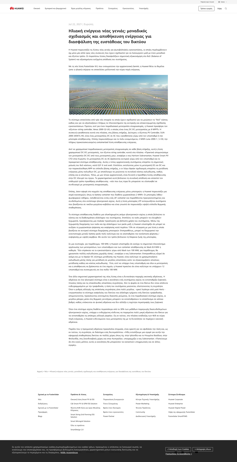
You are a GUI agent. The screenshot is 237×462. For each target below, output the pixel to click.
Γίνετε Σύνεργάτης (110, 404)
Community (140, 412)
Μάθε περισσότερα (69, 452)
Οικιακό (37, 8)
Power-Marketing (142, 404)
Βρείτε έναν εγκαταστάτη (113, 412)
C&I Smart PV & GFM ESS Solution (84, 404)
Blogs (40, 416)
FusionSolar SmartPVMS (177, 416)
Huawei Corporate (175, 399)
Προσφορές (42, 412)
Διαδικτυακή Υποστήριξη (146, 416)
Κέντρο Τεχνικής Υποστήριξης (147, 399)
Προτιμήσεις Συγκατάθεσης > (179, 454)
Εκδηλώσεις (43, 404)
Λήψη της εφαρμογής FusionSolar (181, 412)
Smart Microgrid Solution (80, 421)
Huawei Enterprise (175, 404)
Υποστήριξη (143, 8)
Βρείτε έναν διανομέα (112, 408)
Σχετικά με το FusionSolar (48, 408)
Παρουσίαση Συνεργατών (113, 399)
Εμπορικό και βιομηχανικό (55, 8)
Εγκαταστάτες (128, 8)
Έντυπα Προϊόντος (143, 408)
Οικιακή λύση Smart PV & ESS (82, 399)
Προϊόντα (99, 8)
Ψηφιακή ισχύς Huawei (207, 2)
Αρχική (39, 371)
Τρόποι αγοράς (206, 9)
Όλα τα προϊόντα (77, 425)
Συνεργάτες (113, 8)
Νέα (46, 371)
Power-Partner (108, 416)
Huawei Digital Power (177, 408)
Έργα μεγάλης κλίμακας (81, 8)
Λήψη (219, 9)
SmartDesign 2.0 (77, 430)
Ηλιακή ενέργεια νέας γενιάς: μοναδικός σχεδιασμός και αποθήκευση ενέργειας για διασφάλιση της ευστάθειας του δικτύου (100, 371)
